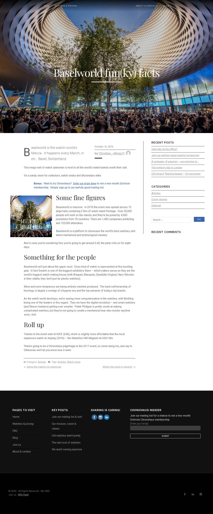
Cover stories (159, 199)
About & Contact (147, 6)
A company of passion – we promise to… (175, 161)
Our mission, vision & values (64, 426)
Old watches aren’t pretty (66, 435)
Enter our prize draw (84, 183)
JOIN (46, 6)
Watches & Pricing (65, 6)
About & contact (21, 451)
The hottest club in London (166, 167)
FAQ (14, 430)
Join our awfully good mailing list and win (175, 155)
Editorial (156, 205)
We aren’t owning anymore (67, 449)
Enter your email (139, 423)
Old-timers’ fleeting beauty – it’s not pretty (176, 173)
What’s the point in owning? (117, 367)
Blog (166, 6)
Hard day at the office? (164, 149)
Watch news (73, 362)
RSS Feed (23, 494)
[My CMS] (106, 5)
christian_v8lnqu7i (111, 153)
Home (15, 416)
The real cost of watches (66, 442)
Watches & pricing (22, 423)
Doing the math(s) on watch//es (44, 367)
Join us (16, 444)
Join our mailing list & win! (67, 416)
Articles (42, 362)
